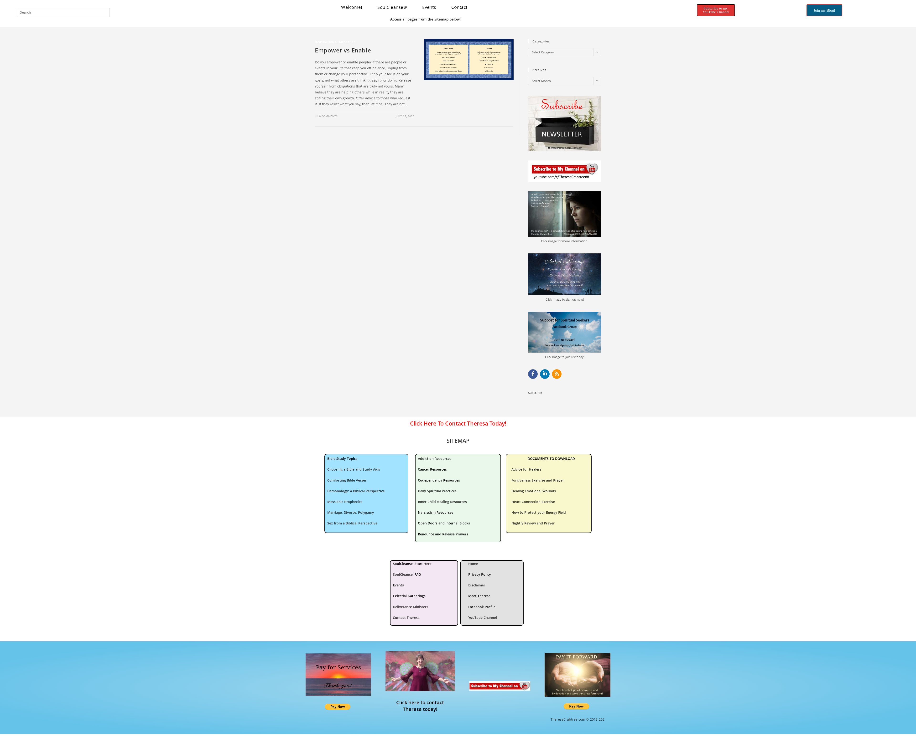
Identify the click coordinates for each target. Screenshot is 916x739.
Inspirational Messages (335, 42)
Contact (459, 7)
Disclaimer (476, 585)
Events (429, 7)
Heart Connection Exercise (533, 501)
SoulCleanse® (392, 7)
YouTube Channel (482, 617)
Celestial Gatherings (409, 596)
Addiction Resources (434, 458)
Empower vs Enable (343, 50)
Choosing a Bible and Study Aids (353, 469)
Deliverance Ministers (410, 607)
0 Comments (328, 116)
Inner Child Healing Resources (442, 501)
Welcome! (351, 7)
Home (473, 563)
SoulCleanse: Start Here (412, 563)
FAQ (418, 574)
